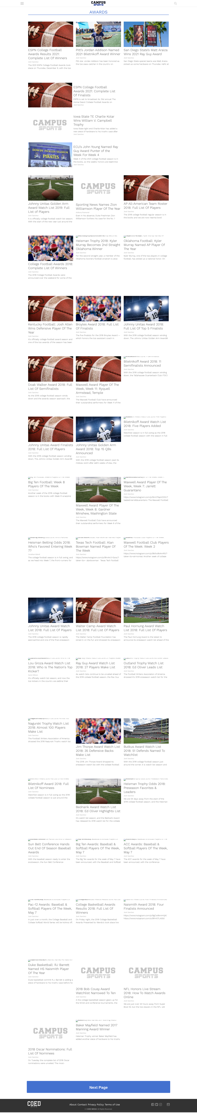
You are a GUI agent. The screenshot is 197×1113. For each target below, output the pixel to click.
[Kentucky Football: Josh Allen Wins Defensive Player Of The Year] (50, 308)
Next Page (98, 1087)
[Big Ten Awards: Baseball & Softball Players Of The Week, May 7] (98, 840)
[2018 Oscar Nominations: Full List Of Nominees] (50, 1033)
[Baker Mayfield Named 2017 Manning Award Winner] (98, 1021)
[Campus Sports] (98, 3)
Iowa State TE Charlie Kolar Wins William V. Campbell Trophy (93, 120)
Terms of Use (112, 1104)
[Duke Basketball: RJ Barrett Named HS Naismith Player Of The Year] (50, 961)
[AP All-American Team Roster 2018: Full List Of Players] (146, 188)
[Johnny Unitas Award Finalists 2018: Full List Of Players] (50, 429)
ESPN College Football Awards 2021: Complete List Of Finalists (94, 91)
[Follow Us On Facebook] (152, 1104)
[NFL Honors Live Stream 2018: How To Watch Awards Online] (146, 973)
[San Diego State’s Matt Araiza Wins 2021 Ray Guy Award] (146, 34)
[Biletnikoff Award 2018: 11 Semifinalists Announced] (146, 357)
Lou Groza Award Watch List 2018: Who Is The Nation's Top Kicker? (50, 667)
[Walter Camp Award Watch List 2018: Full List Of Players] (98, 610)
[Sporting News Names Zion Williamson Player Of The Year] (98, 188)
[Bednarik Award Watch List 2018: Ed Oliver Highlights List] (98, 791)
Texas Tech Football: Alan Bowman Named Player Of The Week (95, 546)
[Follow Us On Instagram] (160, 1104)
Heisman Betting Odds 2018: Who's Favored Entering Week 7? (50, 546)
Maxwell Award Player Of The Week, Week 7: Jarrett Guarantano (145, 486)
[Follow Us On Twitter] (156, 1104)
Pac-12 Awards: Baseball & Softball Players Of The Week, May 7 (50, 908)
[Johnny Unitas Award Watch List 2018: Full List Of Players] (50, 610)
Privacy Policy (96, 1104)
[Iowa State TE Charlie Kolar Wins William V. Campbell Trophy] (50, 125)
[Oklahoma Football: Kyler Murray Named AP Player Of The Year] (146, 237)
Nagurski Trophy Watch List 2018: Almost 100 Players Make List (48, 727)
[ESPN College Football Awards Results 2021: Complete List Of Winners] (50, 34)
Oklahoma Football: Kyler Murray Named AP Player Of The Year (144, 245)
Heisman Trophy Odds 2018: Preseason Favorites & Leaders (145, 788)
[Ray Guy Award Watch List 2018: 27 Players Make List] (98, 659)
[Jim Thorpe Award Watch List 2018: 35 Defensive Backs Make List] (98, 731)
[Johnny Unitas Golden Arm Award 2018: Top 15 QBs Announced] (98, 429)
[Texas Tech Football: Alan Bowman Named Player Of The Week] (98, 538)
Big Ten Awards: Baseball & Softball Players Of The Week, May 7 (98, 848)
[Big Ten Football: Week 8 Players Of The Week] (50, 478)
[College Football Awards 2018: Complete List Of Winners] (50, 248)
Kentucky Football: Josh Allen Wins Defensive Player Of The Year (50, 328)
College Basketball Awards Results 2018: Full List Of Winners (95, 908)
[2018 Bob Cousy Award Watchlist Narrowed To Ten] (98, 973)
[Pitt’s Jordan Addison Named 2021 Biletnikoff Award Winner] (98, 34)
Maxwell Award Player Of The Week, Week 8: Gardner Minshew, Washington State (97, 509)
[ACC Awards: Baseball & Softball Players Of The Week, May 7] (146, 840)
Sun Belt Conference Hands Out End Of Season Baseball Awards (49, 848)
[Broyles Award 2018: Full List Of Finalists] (98, 308)
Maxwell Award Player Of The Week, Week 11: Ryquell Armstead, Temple (97, 389)
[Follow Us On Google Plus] (164, 1104)
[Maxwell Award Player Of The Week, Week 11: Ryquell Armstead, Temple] (98, 369)
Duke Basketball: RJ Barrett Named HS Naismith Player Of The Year (48, 969)
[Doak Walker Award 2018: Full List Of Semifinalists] (50, 369)
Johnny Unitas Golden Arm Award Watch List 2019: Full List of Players (48, 208)
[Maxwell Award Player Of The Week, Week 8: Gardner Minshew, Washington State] (98, 489)
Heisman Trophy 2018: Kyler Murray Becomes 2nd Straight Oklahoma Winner (98, 245)
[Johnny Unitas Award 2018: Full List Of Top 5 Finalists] (146, 308)
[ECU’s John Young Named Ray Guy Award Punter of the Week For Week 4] (50, 154)
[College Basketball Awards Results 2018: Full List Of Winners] (98, 900)
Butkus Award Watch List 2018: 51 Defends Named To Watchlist (144, 751)
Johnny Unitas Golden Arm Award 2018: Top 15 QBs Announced (96, 449)
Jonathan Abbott (34, 554)
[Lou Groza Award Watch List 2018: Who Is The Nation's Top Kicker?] (50, 659)
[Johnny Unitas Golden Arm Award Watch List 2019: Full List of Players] (50, 188)
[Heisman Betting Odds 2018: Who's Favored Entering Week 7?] (50, 538)
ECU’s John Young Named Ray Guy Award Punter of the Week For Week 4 (95, 151)
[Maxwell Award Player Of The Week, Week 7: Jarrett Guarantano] (146, 478)
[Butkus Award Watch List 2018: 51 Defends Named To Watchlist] (146, 731)
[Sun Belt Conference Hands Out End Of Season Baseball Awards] (50, 840)
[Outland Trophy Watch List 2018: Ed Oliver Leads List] (146, 659)
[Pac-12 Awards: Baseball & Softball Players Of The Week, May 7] (50, 900)
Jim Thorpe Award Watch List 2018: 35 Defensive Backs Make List (98, 751)
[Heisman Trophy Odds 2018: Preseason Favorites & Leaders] (146, 780)
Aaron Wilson (33, 675)
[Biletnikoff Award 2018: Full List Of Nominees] (50, 780)
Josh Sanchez (33, 62)
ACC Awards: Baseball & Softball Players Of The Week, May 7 (146, 848)
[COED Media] (34, 1107)
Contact (82, 1104)
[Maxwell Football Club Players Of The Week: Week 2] (146, 538)
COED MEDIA (92, 1109)
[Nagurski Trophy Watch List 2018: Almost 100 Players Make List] (50, 719)
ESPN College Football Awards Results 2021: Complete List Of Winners (47, 54)
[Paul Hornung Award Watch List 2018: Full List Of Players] (146, 610)
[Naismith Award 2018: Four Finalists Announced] (146, 900)
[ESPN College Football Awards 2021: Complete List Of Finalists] (50, 95)
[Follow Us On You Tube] (168, 1104)
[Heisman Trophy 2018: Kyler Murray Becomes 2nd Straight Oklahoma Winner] (98, 237)
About (73, 1104)
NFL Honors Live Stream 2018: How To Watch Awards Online (144, 993)
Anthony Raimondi (82, 212)
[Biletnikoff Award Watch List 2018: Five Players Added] (146, 418)
